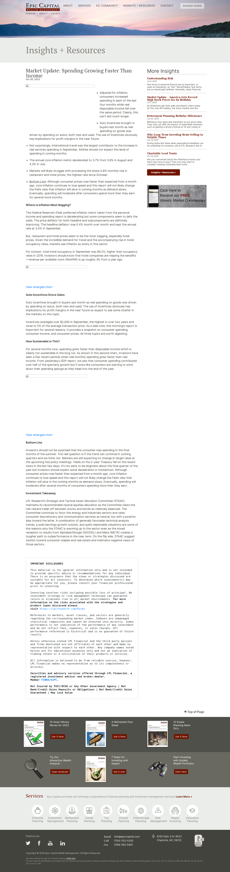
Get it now (119, 771)
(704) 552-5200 (123, 840)
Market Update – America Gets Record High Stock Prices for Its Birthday (172, 98)
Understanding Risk (160, 78)
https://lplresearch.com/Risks (62, 608)
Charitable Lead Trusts (162, 153)
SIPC (74, 858)
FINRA (68, 858)
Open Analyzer (60, 771)
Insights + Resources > (163, 172)
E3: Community (107, 5)
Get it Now (58, 736)
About (68, 5)
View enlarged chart (39, 287)
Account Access (192, 6)
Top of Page (195, 712)
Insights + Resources (139, 5)
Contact (167, 5)
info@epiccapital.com (127, 836)
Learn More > (184, 796)
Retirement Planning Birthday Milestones (174, 116)
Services (84, 5)
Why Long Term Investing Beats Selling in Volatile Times (175, 136)
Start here (181, 771)
